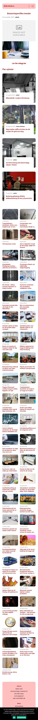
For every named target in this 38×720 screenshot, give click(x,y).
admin (17, 17)
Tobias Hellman (20, 126)
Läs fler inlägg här (19, 63)
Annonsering (19, 706)
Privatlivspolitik (21, 717)
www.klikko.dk (20, 698)
